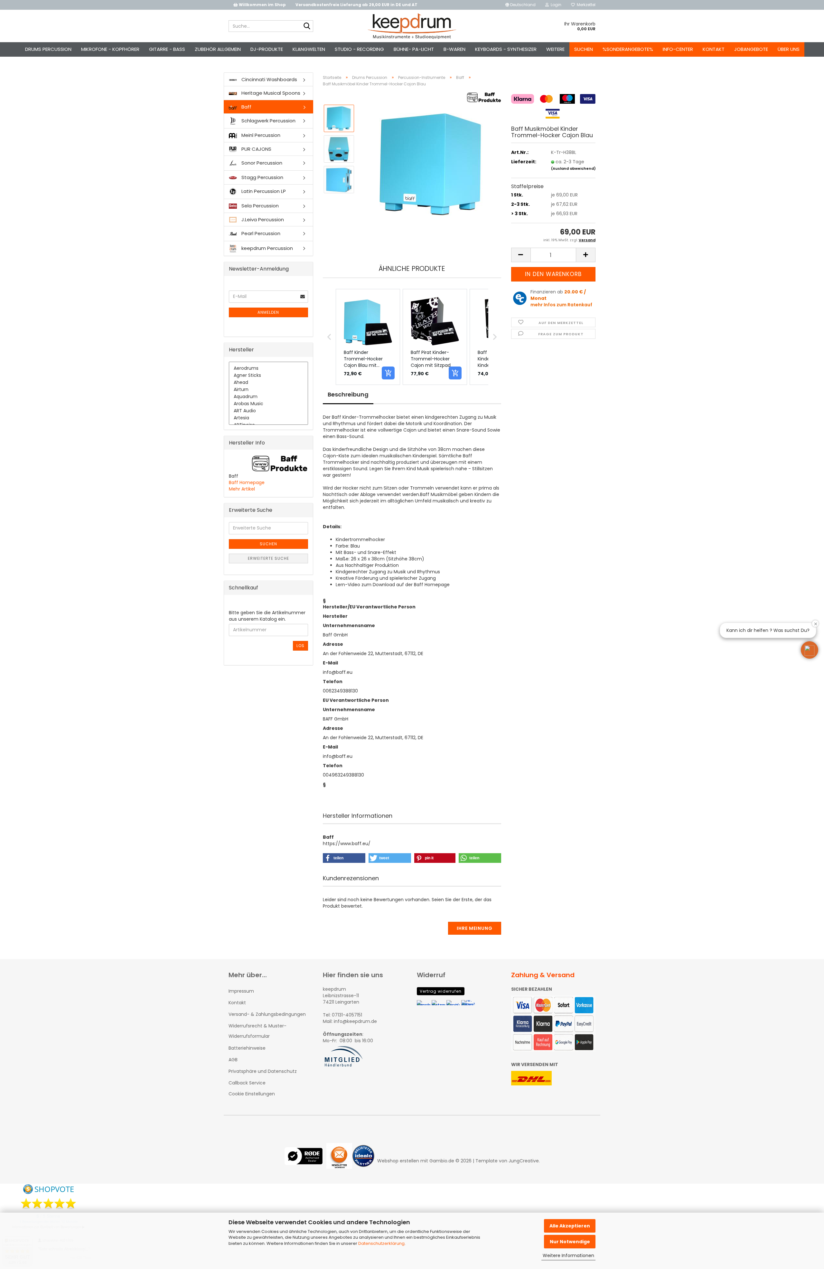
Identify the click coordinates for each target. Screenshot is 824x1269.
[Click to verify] (305, 1161)
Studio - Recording (359, 49)
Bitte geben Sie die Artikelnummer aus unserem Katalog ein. (267, 615)
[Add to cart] (388, 373)
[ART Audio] (268, 411)
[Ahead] (268, 382)
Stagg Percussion (261, 177)
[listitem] (368, 337)
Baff (245, 106)
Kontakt (714, 49)
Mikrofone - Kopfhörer (110, 49)
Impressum (241, 991)
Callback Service (247, 1083)
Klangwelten (309, 49)
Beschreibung (348, 394)
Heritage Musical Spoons (270, 93)
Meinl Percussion (260, 135)
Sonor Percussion (261, 162)
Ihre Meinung (474, 928)
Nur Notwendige (570, 1241)
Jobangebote (751, 49)
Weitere (555, 49)
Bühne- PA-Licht (414, 49)
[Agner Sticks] (268, 375)
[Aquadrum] (268, 396)
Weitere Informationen (568, 1255)
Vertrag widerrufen (441, 991)
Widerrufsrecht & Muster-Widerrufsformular (257, 1031)
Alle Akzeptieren (569, 1226)
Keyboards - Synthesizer (506, 49)
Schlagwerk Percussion (267, 120)
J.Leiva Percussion (262, 219)
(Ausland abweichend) (573, 168)
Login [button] (555, 4)
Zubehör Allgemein (218, 49)
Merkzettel (585, 4)
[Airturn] (268, 389)
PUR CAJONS (255, 149)
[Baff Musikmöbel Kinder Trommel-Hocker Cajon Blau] (430, 164)
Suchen (583, 49)
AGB (233, 1059)
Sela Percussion (259, 205)
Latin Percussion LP (263, 191)
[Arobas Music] (268, 403)
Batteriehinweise (247, 1048)
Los (300, 645)
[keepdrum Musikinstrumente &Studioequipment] (412, 26)
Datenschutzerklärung (381, 1243)
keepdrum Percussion (266, 248)
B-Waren (454, 49)
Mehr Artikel (242, 489)
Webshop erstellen (398, 1161)
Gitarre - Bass (167, 49)
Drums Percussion (48, 49)
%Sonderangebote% (628, 49)
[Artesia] (268, 418)
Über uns (789, 49)
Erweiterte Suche (268, 558)
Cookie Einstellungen (252, 1094)
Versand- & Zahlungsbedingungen (267, 1014)
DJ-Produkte (266, 49)
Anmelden (268, 312)
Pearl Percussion (260, 233)
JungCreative (524, 1161)
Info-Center (678, 49)
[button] (520, 5)
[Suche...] (307, 26)
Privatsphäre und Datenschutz (263, 1071)
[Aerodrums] (268, 368)
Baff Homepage (247, 482)
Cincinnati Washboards (268, 79)
